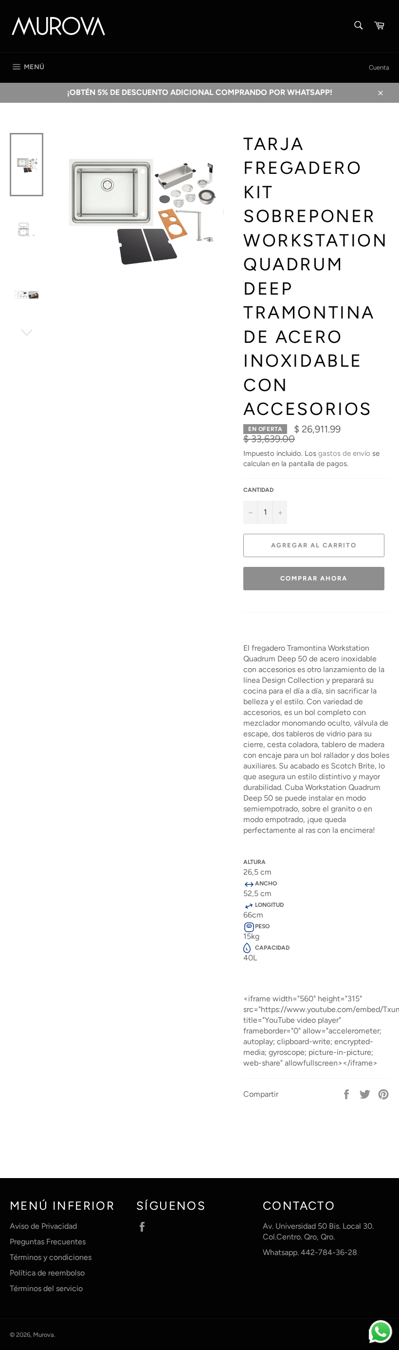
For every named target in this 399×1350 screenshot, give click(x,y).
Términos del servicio (46, 1288)
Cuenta (379, 67)
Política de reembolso (47, 1272)
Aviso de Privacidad (43, 1226)
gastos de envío (344, 453)
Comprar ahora (313, 578)
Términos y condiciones (50, 1257)
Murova (43, 1334)
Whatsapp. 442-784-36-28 (310, 1252)
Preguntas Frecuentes (48, 1241)
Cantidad (258, 490)
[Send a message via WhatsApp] (380, 1331)
